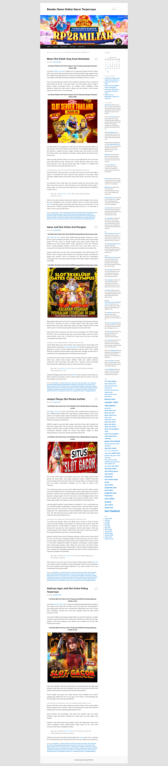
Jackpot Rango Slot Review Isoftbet (66, 399)
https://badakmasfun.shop (111, 257)
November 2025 (109, 535)
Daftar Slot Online (55, 237)
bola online (108, 396)
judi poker (108, 446)
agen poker (114, 386)
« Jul (108, 71)
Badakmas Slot (114, 350)
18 (108, 66)
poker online (116, 455)
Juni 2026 (107, 522)
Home (48, 46)
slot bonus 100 (82, 384)
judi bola (107, 444)
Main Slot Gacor (58, 604)
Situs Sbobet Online (66, 194)
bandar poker (109, 392)
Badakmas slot (108, 187)
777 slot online (110, 381)
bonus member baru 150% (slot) (69, 383)
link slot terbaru (108, 450)
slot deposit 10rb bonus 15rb (65, 391)
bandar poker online (111, 394)
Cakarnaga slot (111, 132)
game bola (108, 408)
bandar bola (108, 388)
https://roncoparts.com (110, 197)
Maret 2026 (107, 528)
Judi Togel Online (69, 555)
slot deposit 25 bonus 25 (79, 391)
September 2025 (109, 539)
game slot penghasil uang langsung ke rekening (112, 436)
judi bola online (115, 444)
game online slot (110, 415)
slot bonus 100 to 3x (55, 386)
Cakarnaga (107, 208)
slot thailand (112, 511)
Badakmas (107, 154)
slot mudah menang (79, 219)
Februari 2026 (108, 529)
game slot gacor (110, 424)
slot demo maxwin (63, 217)
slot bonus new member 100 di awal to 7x (86, 389)
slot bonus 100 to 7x (66, 386)
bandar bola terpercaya (111, 390)
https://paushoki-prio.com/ (113, 144)
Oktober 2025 (108, 537)
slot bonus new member (91, 386)
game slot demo (110, 422)
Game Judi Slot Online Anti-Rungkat (66, 227)
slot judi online (110, 468)
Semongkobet (110, 369)
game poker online (110, 419)
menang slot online (51, 215)
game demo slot (110, 410)
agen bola (108, 386)
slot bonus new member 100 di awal (70, 387)
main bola (115, 450)
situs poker (108, 466)
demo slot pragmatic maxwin (90, 212)
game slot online (110, 426)
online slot (116, 453)
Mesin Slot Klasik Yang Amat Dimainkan (68, 58)
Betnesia (107, 178)
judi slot (74, 375)
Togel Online (81, 46)
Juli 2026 (107, 520)
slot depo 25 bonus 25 (52, 391)
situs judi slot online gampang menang (66, 215)
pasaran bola (108, 455)
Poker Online (64, 46)
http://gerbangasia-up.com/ (114, 244)
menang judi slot (82, 214)
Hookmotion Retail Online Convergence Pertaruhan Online (112, 91)
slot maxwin (71, 219)
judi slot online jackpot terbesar (54, 214)
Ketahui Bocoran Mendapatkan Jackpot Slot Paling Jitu (112, 96)
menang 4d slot (73, 214)
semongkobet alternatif (71, 347)
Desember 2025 (109, 533)
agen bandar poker (110, 383)
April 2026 (107, 526)
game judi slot (110, 413)
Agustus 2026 (108, 518)
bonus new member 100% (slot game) (86, 383)
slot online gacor (111, 471)
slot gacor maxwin (88, 217)
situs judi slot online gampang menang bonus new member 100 (62, 384)
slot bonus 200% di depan (77, 386)
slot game (115, 466)
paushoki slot (112, 165)
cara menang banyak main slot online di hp (71, 212)
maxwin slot (66, 214)
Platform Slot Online (59, 71)
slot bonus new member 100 (54, 387)
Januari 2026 (108, 531)
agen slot (49, 204)
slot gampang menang (61, 219)
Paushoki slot (108, 105)
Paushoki (112, 117)
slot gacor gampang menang (76, 217)
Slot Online (73, 46)
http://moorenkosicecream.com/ (113, 233)
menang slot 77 (90, 214)
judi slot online (110, 448)
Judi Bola (55, 46)
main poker (108, 453)
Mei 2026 (107, 524)
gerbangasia (110, 280)
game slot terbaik (112, 441)
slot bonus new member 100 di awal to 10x (64, 389)
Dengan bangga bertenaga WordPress (84, 760)
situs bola (108, 457)
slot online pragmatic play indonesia (111, 493)
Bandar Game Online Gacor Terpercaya (71, 9)
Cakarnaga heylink (112, 323)
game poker (108, 417)
